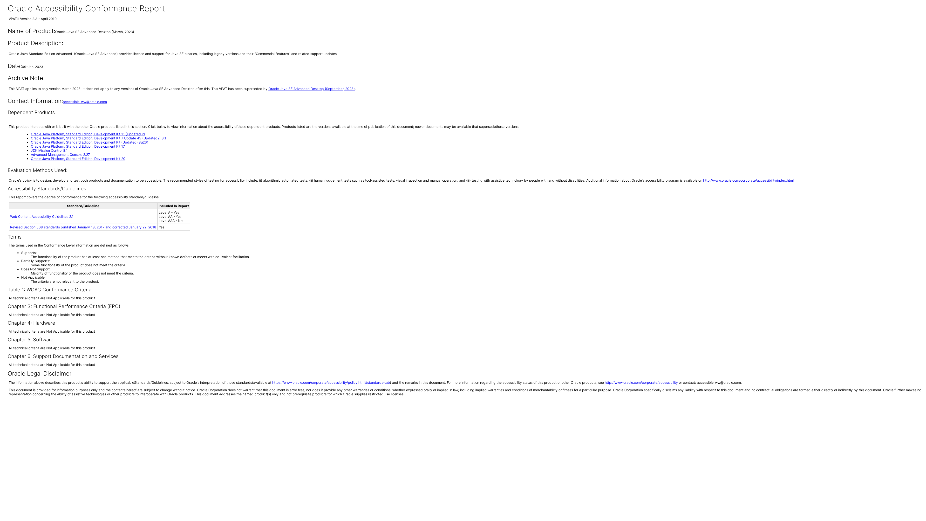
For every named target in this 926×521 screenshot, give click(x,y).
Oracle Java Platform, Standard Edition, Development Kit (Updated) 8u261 (90, 142)
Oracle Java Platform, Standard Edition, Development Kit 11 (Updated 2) (88, 134)
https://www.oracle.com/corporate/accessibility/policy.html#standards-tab (331, 382)
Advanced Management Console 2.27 (60, 154)
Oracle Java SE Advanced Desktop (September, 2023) (311, 89)
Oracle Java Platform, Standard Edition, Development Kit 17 (78, 146)
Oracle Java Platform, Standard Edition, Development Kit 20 (78, 159)
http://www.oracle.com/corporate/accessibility (641, 382)
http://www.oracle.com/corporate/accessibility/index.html (748, 180)
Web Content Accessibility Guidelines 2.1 (42, 216)
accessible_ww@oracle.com (85, 102)
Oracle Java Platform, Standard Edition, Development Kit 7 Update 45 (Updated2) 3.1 (98, 138)
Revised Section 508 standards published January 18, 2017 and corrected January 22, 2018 (83, 227)
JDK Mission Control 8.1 (49, 150)
